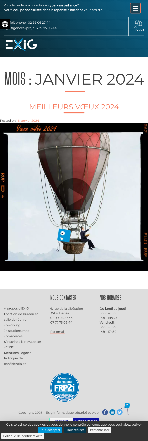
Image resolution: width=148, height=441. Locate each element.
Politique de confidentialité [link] (22, 436)
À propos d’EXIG (16, 308)
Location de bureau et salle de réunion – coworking (21, 319)
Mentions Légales (17, 353)
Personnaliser (99, 430)
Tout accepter (50, 430)
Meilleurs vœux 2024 (74, 106)
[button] (5, 24)
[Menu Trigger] (135, 8)
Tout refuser (75, 430)
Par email (57, 332)
